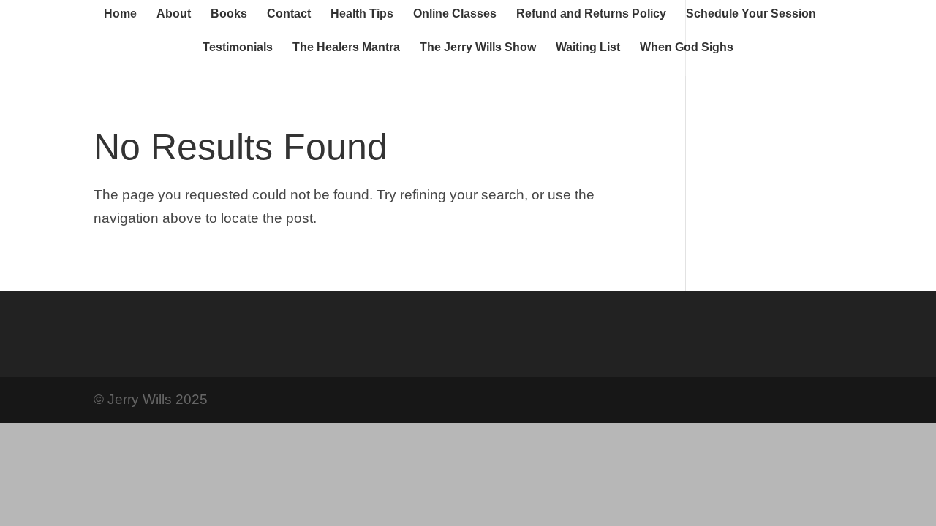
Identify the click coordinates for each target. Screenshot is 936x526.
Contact (289, 14)
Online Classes (455, 14)
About (173, 14)
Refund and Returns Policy (591, 14)
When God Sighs (686, 47)
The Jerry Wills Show (478, 47)
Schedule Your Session (751, 14)
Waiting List (588, 47)
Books (229, 14)
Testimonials (238, 47)
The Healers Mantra (346, 47)
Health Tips (362, 14)
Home (120, 14)
